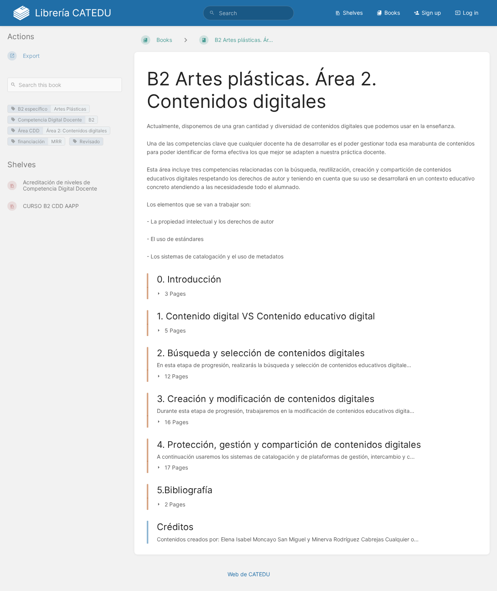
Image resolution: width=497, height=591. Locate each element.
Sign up (431, 12)
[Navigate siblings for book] (186, 40)
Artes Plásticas (70, 109)
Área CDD (29, 130)
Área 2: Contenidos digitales (76, 130)
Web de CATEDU (249, 574)
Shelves (353, 12)
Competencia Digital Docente (50, 120)
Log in (470, 12)
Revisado (90, 141)
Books (392, 12)
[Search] (212, 13)
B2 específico (32, 109)
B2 (91, 120)
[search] (248, 13)
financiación (31, 141)
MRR (56, 141)
